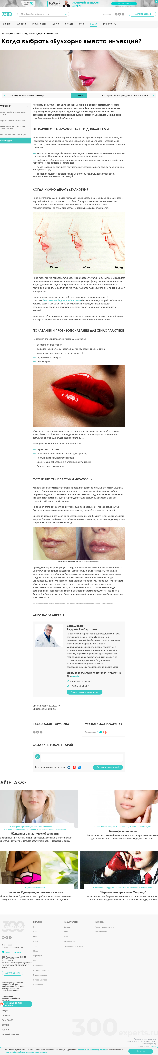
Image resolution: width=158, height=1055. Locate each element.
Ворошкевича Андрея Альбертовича (62, 300)
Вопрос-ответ (109, 24)
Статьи (93, 24)
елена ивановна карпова (49, 827)
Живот (36, 951)
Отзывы (69, 24)
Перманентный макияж (73, 946)
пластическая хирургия (105, 827)
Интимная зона (70, 941)
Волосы (67, 927)
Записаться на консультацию (84, 692)
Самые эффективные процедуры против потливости (124, 95)
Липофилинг (38, 965)
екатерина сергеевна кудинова (24, 827)
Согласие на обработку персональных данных (140, 1041)
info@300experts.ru (13, 952)
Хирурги (21, 24)
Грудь (35, 941)
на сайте (75, 676)
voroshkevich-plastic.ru (81, 681)
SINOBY (153, 1047)
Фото (81, 24)
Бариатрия (37, 956)
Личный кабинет (10, 1035)
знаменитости (122, 888)
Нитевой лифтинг (40, 980)
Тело (35, 946)
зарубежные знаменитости (141, 888)
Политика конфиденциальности (145, 1039)
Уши (35, 961)
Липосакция (38, 985)
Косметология (101, 932)
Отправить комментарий (108, 767)
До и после (7, 1020)
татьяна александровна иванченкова (21, 829)
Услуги (55, 24)
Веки (35, 937)
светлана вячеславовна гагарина (52, 829)
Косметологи (38, 24)
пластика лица (123, 827)
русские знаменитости (36, 888)
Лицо (35, 932)
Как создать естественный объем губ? (27, 95)
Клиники (6, 24)
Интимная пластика (41, 970)
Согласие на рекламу (149, 1044)
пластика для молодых (141, 827)
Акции (5, 1010)
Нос (34, 927)
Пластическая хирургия (104, 927)
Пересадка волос (40, 975)
